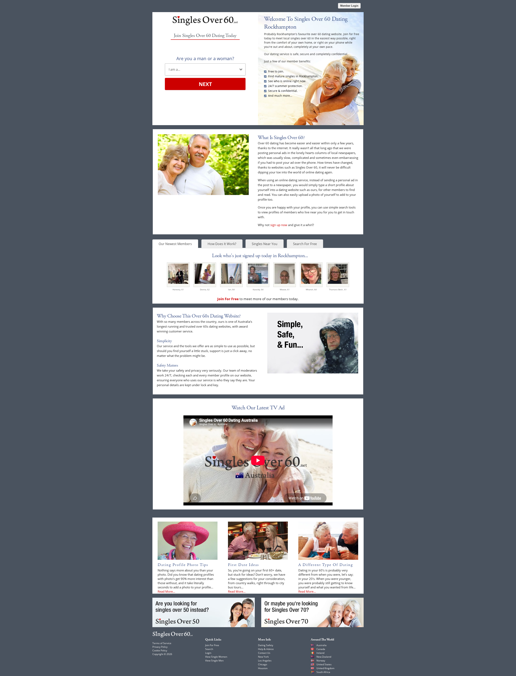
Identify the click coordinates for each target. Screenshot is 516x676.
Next (205, 84)
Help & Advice (266, 649)
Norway (320, 660)
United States (324, 664)
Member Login (349, 5)
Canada (320, 649)
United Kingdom (325, 668)
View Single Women (216, 656)
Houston (262, 668)
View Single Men (214, 660)
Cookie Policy (159, 650)
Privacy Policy (159, 647)
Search (209, 649)
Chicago (262, 664)
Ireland (320, 653)
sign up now (278, 225)
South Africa (323, 672)
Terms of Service (161, 643)
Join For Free (212, 645)
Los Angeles (265, 660)
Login (208, 653)
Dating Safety (265, 645)
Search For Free (305, 244)
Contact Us (264, 653)
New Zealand (323, 656)
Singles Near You (264, 244)
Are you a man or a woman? (205, 58)
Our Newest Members (175, 244)
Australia (321, 645)
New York (263, 656)
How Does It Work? (222, 244)
